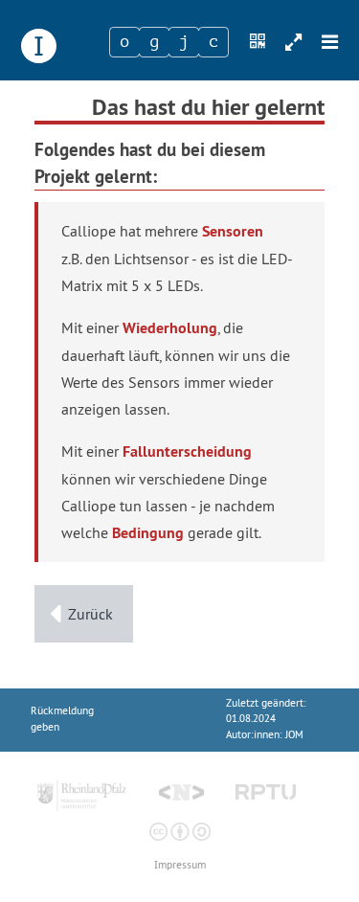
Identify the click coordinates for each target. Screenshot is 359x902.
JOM (294, 735)
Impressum (180, 865)
